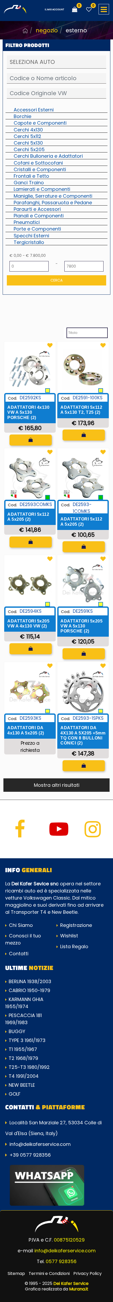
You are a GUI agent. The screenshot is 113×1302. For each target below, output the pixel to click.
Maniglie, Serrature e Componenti (53, 195)
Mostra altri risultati (56, 785)
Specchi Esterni (31, 235)
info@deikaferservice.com (40, 1144)
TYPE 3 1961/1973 (27, 1040)
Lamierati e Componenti (42, 189)
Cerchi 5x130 (28, 143)
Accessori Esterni (34, 110)
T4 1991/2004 (24, 1076)
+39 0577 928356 (30, 1155)
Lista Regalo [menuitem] (73, 946)
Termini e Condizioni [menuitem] (49, 1273)
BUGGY (17, 1031)
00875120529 (69, 1240)
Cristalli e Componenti (40, 169)
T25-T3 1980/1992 (29, 1067)
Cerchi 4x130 (28, 129)
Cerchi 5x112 (27, 136)
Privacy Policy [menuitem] (87, 1273)
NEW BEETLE (22, 1085)
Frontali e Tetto (31, 176)
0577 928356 (61, 1261)
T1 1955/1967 (23, 1049)
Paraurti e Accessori (37, 209)
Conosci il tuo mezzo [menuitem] (23, 939)
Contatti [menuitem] (18, 953)
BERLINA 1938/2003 (30, 981)
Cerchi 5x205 (29, 149)
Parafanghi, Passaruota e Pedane (53, 202)
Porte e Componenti (37, 229)
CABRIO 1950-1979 (29, 990)
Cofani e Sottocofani (38, 163)
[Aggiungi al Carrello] (30, 440)
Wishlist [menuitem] (68, 935)
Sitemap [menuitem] (16, 1273)
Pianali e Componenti (39, 215)
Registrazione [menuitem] (75, 925)
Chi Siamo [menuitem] (20, 925)
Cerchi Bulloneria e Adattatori (48, 156)
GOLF (14, 1094)
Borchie (22, 116)
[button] (56, 280)
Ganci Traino (29, 182)
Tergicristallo (29, 242)
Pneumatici (27, 222)
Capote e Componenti (40, 123)
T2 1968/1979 (23, 1058)
